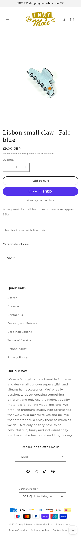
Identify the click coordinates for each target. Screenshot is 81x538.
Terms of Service (19, 340)
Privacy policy (64, 524)
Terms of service (18, 530)
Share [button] (11, 258)
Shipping (23, 153)
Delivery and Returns (22, 323)
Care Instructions (16, 244)
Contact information (64, 530)
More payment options (40, 200)
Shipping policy (40, 530)
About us (14, 306)
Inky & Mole (25, 524)
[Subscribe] (62, 457)
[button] (7, 19)
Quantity (8, 159)
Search (12, 297)
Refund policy (17, 349)
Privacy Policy (18, 357)
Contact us (15, 315)
